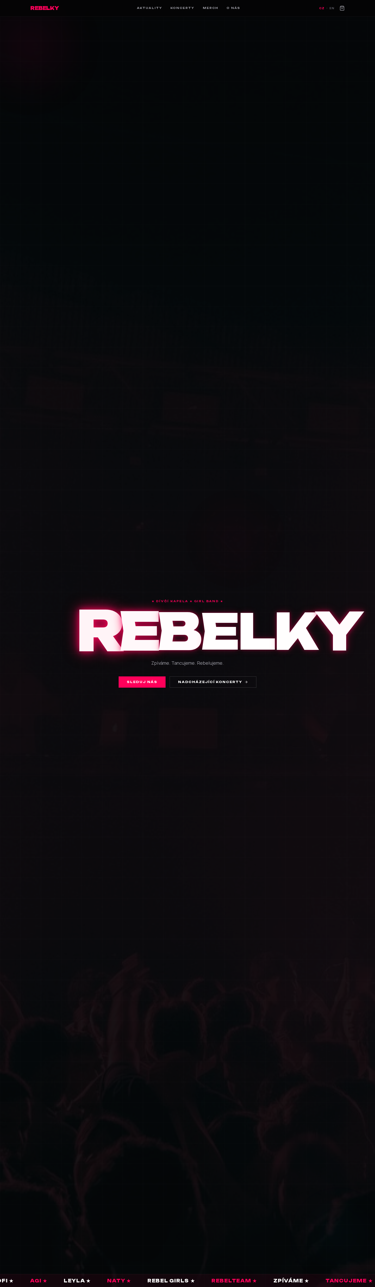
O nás (233, 8)
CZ (321, 8)
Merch (210, 8)
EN (331, 8)
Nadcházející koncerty (210, 682)
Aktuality (149, 8)
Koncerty (182, 8)
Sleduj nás (142, 682)
